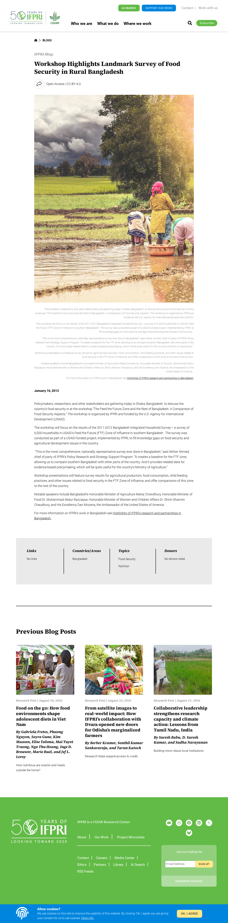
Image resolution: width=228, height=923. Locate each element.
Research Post (26, 700)
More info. (87, 918)
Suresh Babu (169, 737)
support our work (159, 8)
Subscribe (207, 23)
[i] (190, 22)
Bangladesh (79, 559)
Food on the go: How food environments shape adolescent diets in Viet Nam (43, 716)
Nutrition (123, 566)
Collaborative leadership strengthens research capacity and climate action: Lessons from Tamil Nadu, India (180, 719)
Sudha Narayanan (191, 742)
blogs (47, 40)
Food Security (127, 559)
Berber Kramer (103, 742)
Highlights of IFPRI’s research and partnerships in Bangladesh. (160, 378)
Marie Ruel (42, 751)
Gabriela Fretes (34, 731)
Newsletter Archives (189, 881)
